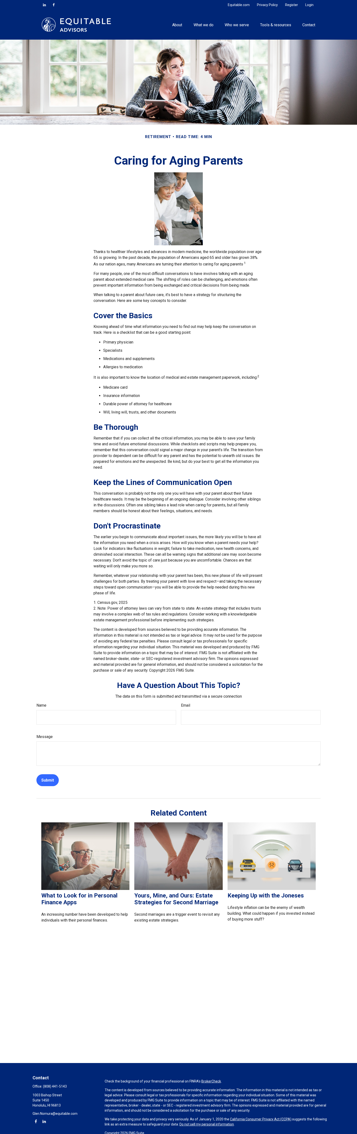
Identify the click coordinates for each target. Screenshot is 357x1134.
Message (44, 736)
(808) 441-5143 (55, 1086)
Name (41, 705)
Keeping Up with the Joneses (266, 895)
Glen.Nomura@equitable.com (55, 1114)
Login (309, 5)
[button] (177, 24)
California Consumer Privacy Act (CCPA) (260, 1119)
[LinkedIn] (44, 5)
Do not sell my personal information (206, 1124)
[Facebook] (53, 5)
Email (185, 705)
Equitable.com (239, 5)
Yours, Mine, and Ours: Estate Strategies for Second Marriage (176, 899)
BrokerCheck (211, 1081)
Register (291, 5)
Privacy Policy (267, 5)
